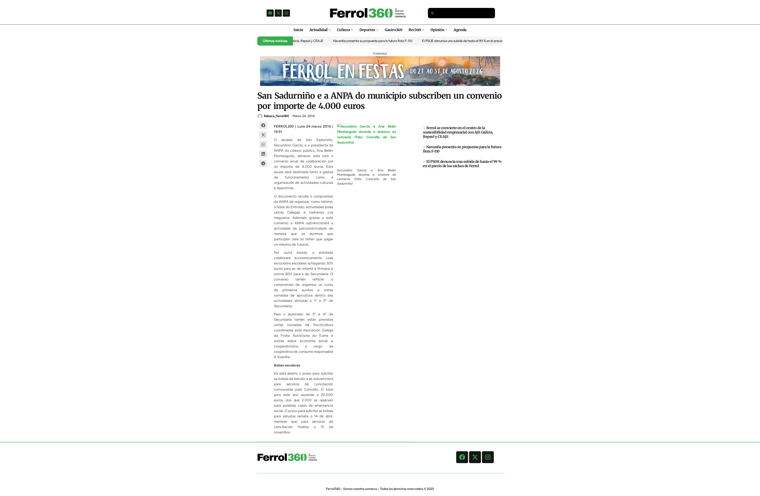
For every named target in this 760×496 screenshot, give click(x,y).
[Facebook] (270, 13)
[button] (263, 125)
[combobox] (461, 13)
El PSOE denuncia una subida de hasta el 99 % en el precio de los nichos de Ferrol (460, 41)
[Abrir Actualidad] (330, 29)
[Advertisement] (463, 229)
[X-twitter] (278, 13)
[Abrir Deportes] (377, 29)
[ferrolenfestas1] (380, 85)
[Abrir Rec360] (423, 29)
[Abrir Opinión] (446, 29)
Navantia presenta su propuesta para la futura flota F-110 (354, 41)
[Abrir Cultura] (352, 29)
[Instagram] (286, 13)
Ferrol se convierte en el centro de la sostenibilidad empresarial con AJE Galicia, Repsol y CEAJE (458, 132)
